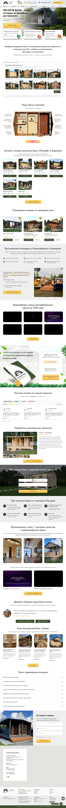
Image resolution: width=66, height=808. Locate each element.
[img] (39, 2)
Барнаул (11, 3)
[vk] (7, 777)
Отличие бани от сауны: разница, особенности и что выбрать (55, 650)
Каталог (22, 6)
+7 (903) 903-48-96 (11, 769)
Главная (4, 6)
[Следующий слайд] (35, 443)
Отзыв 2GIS (5, 418)
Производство (34, 6)
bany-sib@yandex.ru (53, 798)
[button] (58, 2)
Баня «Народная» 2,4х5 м (44, 434)
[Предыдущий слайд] (5, 443)
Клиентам (14, 6)
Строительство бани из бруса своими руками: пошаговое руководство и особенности (25, 650)
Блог (53, 6)
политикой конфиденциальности (31, 488)
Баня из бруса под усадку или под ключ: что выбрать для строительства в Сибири (40, 650)
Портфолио (44, 6)
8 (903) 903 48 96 (53, 799)
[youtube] (8, 777)
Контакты (61, 6)
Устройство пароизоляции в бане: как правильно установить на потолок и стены (9, 650)
